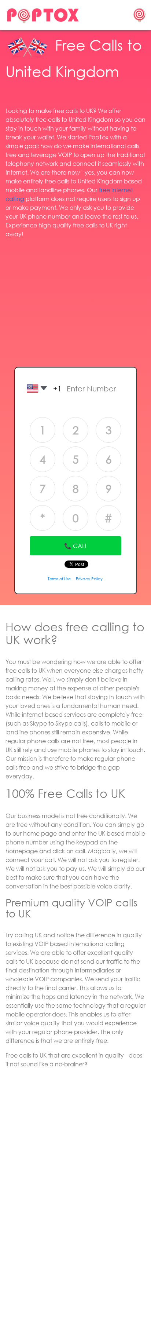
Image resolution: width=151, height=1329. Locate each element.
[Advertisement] (75, 295)
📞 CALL (75, 546)
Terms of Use (59, 579)
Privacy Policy (89, 579)
